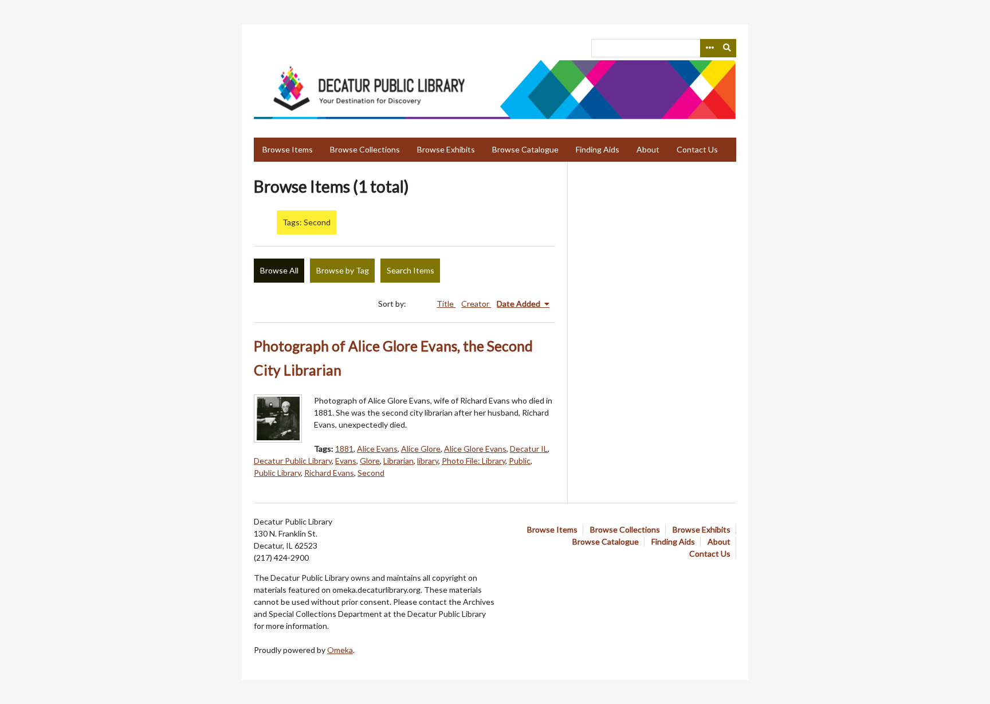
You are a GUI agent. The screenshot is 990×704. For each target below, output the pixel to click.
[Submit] (727, 48)
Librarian (398, 461)
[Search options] (709, 48)
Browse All (279, 270)
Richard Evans (329, 473)
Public (520, 461)
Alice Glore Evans (475, 448)
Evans (345, 461)
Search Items (410, 270)
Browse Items (287, 149)
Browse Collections (365, 149)
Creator (476, 303)
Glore (370, 461)
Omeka (340, 650)
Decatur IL (529, 448)
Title (446, 303)
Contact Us (697, 149)
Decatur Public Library (293, 461)
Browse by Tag (342, 270)
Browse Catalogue (525, 149)
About (648, 149)
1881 (344, 448)
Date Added (519, 303)
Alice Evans (377, 448)
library (427, 461)
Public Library (277, 473)
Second (371, 473)
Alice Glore (421, 448)
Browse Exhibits (446, 149)
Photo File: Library (473, 461)
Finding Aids (597, 149)
